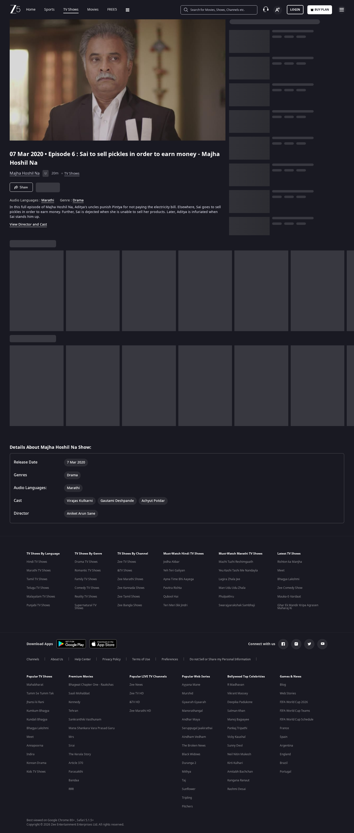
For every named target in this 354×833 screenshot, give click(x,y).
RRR (71, 789)
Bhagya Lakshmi (288, 579)
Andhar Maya (191, 719)
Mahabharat (35, 685)
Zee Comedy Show (289, 588)
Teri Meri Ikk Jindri (175, 605)
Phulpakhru (226, 596)
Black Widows (191, 754)
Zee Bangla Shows (129, 605)
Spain (283, 737)
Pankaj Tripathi (237, 728)
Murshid (187, 693)
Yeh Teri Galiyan (174, 570)
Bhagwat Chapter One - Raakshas (91, 685)
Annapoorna (35, 745)
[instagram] (296, 644)
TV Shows (71, 9)
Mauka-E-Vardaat (289, 596)
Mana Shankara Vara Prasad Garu (92, 728)
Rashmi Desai (236, 789)
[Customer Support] (265, 10)
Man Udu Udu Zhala (232, 588)
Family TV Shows (86, 579)
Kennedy (74, 702)
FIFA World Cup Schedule (296, 719)
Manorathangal (192, 711)
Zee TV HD (137, 693)
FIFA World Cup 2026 (294, 702)
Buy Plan (322, 9)
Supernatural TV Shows (85, 606)
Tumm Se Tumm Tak (40, 693)
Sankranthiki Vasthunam (85, 719)
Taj (184, 780)
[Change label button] (277, 10)
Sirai (72, 745)
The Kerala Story (80, 754)
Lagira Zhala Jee (229, 579)
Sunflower (188, 789)
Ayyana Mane (191, 685)
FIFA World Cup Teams (295, 711)
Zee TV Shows (126, 562)
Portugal (285, 771)
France (284, 728)
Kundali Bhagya (37, 719)
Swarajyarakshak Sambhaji (237, 605)
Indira (31, 754)
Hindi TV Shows (37, 562)
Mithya (186, 771)
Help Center (83, 659)
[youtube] (322, 644)
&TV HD (135, 702)
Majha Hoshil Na (25, 173)
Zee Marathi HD (140, 711)
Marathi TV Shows (39, 570)
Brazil (284, 763)
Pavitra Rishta (172, 588)
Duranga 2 (189, 763)
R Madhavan (235, 685)
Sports (49, 9)
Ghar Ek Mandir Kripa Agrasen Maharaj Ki (297, 606)
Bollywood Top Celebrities (246, 676)
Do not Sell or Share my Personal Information (220, 659)
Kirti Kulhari (235, 763)
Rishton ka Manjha (289, 562)
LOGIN (295, 9)
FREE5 (112, 9)
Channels (33, 659)
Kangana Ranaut (238, 780)
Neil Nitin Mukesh (239, 754)
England (285, 754)
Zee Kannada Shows (130, 588)
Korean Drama (36, 763)
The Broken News (194, 745)
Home (31, 9)
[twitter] (309, 644)
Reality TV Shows (86, 596)
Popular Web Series (196, 676)
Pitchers (187, 806)
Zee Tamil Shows (128, 596)
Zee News (136, 685)
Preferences (170, 659)
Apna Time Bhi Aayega (178, 579)
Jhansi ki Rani (35, 702)
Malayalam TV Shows (41, 596)
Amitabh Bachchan (240, 771)
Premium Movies (81, 676)
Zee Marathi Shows (130, 579)
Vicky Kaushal (236, 737)
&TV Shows (124, 570)
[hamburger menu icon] (342, 10)
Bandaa (74, 780)
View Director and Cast (28, 224)
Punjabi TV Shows (38, 605)
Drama (78, 200)
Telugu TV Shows (38, 588)
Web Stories (288, 693)
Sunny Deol (235, 745)
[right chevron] (349, 290)
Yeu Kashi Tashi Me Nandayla (238, 570)
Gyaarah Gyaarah (194, 702)
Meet (280, 570)
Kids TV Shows (36, 771)
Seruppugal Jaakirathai (197, 728)
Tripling (187, 798)
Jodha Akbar (171, 562)
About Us (57, 659)
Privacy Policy (111, 659)
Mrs (71, 737)
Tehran (73, 711)
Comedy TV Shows (87, 588)
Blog (283, 685)
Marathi (47, 200)
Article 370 (76, 763)
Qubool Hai (170, 596)
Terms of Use (141, 659)
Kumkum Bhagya (38, 711)
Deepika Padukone (240, 702)
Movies (93, 9)
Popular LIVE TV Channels (148, 676)
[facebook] (283, 644)
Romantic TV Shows (88, 570)
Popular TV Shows (39, 676)
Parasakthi (76, 771)
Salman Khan (236, 711)
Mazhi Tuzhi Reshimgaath (236, 562)
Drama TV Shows (86, 562)
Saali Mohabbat (79, 693)
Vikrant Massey (237, 693)
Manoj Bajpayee (238, 719)
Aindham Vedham (194, 737)
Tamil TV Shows (37, 579)
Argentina (286, 745)
